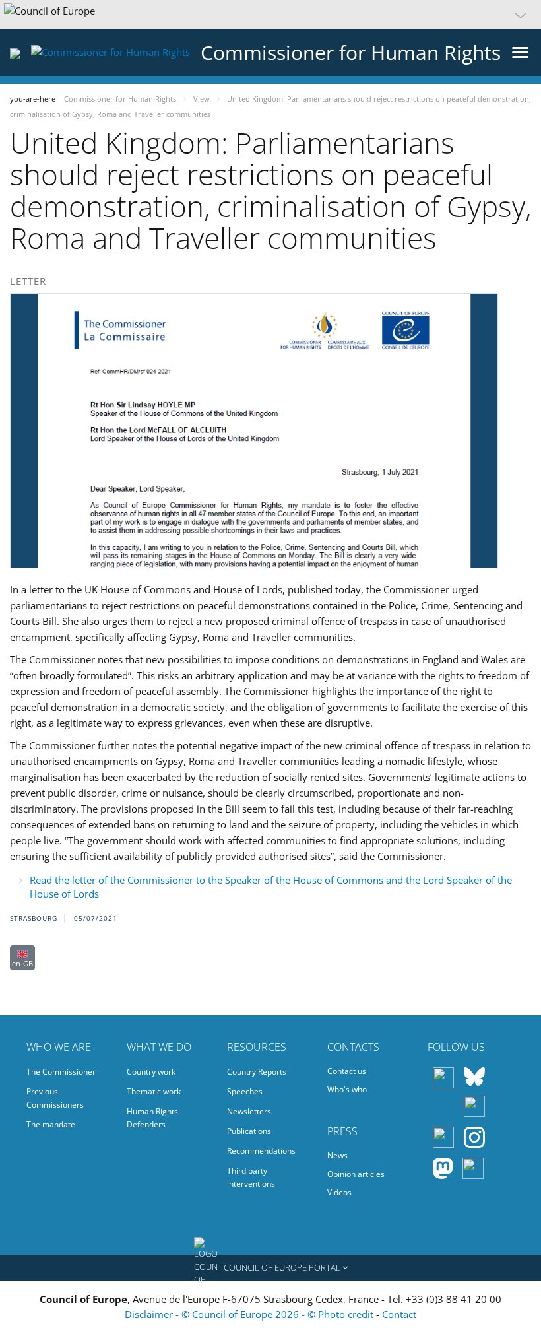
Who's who (347, 1089)
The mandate (50, 1124)
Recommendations (261, 1150)
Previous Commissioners (55, 1098)
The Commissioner (61, 1071)
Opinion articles (356, 1174)
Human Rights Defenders (152, 1118)
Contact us (346, 1071)
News (337, 1155)
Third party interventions (251, 1177)
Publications (249, 1131)
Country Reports (256, 1071)
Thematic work (154, 1091)
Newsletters (249, 1111)
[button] (270, 14)
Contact (399, 1314)
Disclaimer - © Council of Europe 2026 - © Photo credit (250, 1314)
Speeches (245, 1091)
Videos (339, 1192)
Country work (151, 1071)
